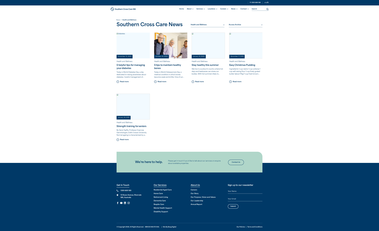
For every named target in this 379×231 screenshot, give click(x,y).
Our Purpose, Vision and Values (203, 197)
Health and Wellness (199, 25)
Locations (211, 9)
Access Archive (235, 25)
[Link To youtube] (121, 203)
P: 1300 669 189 (255, 2)
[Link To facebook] (118, 203)
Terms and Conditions (254, 227)
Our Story (194, 193)
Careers (223, 9)
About (189, 9)
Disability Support (161, 212)
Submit (233, 206)
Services (199, 9)
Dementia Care (160, 201)
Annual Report (196, 204)
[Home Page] (129, 9)
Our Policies (241, 227)
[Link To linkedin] (125, 203)
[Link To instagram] (129, 203)
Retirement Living (161, 197)
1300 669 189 (126, 190)
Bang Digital (172, 227)
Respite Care (159, 204)
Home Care (158, 193)
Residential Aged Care (163, 190)
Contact (243, 9)
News (233, 9)
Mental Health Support (163, 208)
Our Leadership (197, 201)
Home (181, 9)
